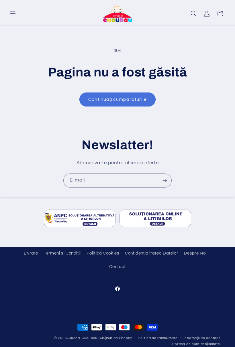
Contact (117, 267)
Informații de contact (201, 338)
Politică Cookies (103, 253)
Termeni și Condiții (62, 253)
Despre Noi (195, 253)
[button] (12, 13)
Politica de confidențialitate (196, 344)
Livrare (31, 253)
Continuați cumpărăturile (117, 99)
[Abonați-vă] (164, 181)
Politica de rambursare (157, 338)
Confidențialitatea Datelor (151, 253)
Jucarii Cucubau (83, 338)
